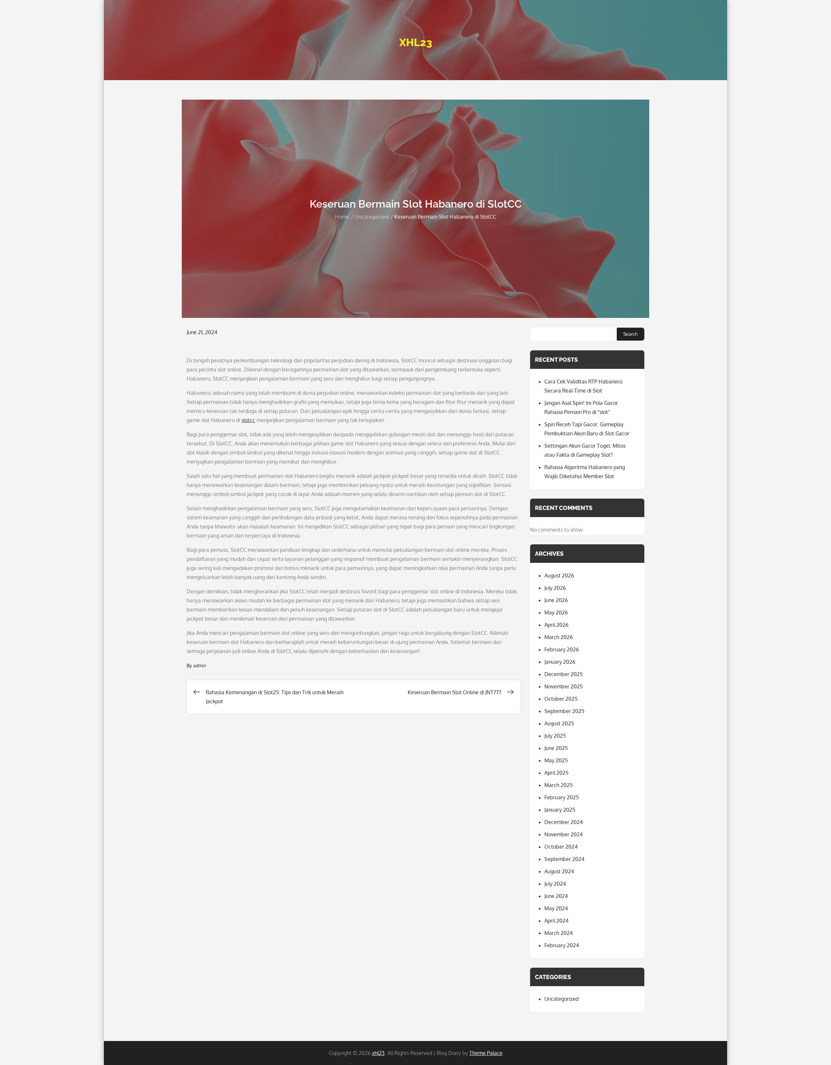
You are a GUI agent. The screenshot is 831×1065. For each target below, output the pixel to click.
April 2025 (556, 772)
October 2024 (560, 846)
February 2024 (561, 945)
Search (630, 334)
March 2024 (558, 933)
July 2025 (555, 735)
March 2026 (558, 637)
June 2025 (556, 748)
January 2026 (559, 662)
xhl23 (415, 42)
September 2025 (564, 711)
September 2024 (564, 859)
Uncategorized (561, 999)
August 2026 (559, 575)
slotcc (248, 420)
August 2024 (559, 871)
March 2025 (558, 785)
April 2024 (556, 920)
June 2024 (556, 896)
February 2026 (561, 649)
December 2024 (563, 822)
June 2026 (556, 600)
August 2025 (559, 723)
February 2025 (561, 797)
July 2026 (555, 588)
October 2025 (560, 699)
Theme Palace (485, 1053)
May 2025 (556, 760)
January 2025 (559, 809)
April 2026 (556, 625)
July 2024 (555, 883)
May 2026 (556, 612)
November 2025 (563, 686)
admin (199, 665)
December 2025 (563, 674)
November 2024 (563, 834)
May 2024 (556, 908)
